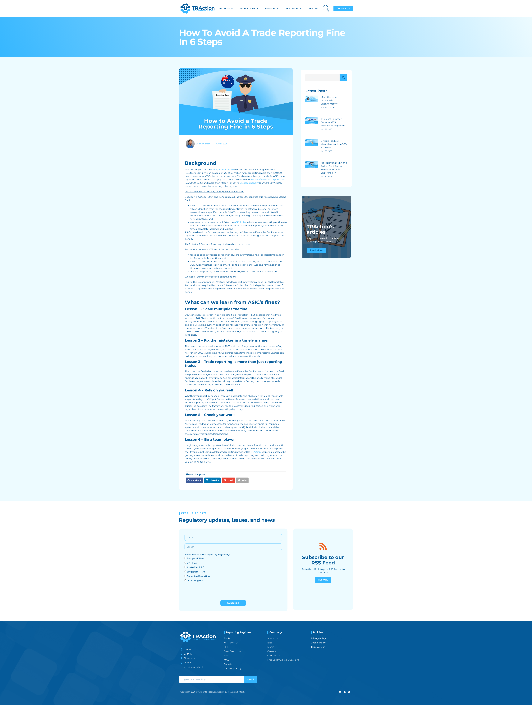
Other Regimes (195, 580)
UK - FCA (192, 563)
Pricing (313, 8)
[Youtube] (340, 692)
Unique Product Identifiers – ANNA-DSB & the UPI (334, 144)
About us (224, 8)
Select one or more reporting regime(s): (207, 554)
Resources (292, 8)
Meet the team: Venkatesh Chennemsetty (329, 100)
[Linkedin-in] (344, 692)
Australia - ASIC (195, 567)
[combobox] (211, 679)
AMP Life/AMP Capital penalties (267, 179)
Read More (316, 250)
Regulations (247, 8)
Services (270, 8)
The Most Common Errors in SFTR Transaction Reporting (333, 122)
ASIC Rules (240, 222)
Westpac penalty (249, 183)
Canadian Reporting (198, 576)
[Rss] (349, 692)
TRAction (256, 452)
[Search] (343, 77)
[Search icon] (326, 8)
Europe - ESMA (195, 558)
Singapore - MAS (196, 571)
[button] (194, 480)
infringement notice (222, 169)
